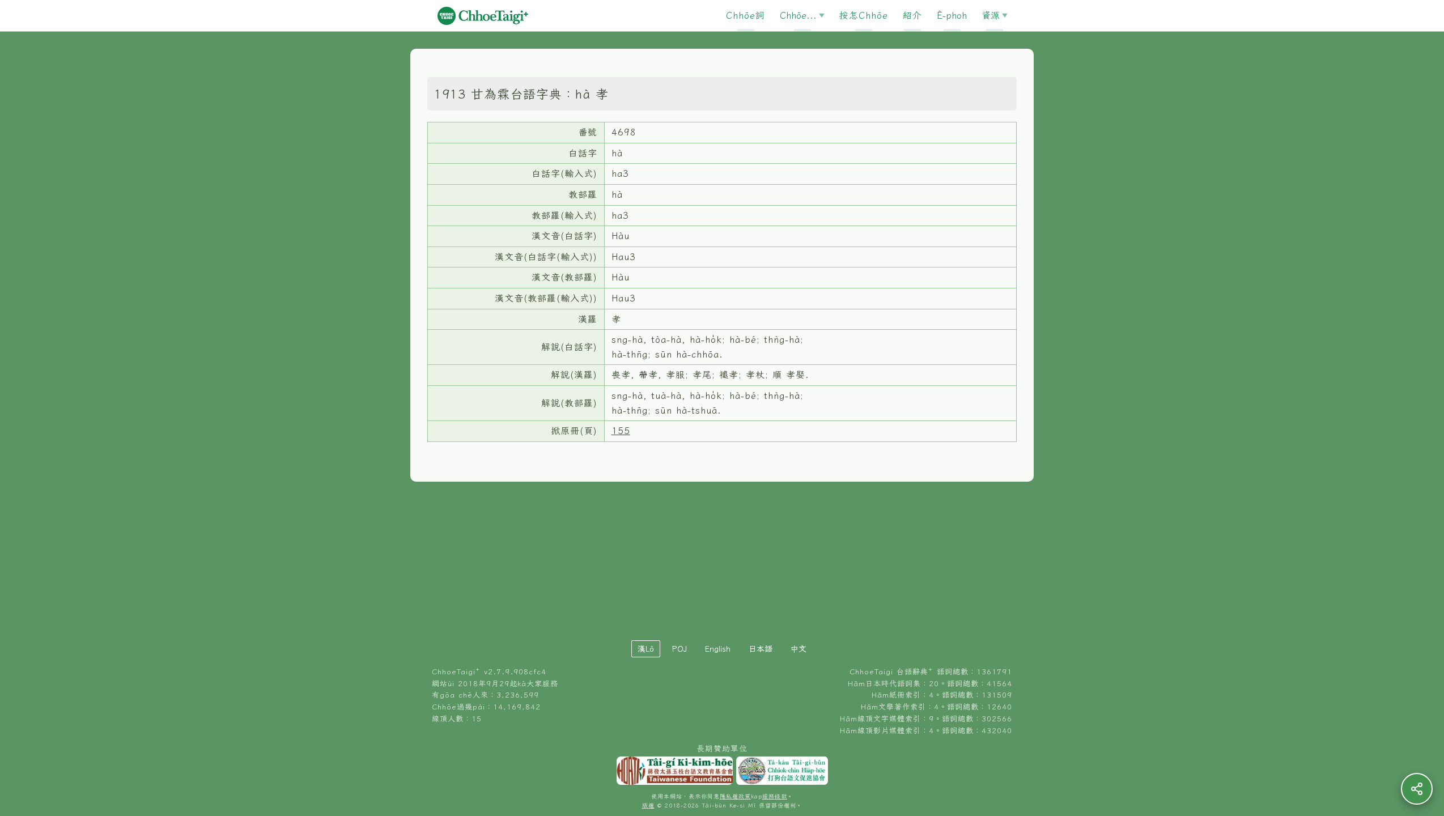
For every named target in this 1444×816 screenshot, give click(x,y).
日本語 (760, 648)
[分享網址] (1417, 789)
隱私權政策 (735, 796)
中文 (798, 648)
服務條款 (774, 796)
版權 (648, 805)
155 (620, 431)
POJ (679, 648)
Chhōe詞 (745, 15)
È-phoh (952, 15)
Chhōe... (798, 15)
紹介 (912, 15)
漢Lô (646, 648)
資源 (991, 15)
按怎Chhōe (863, 15)
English (718, 648)
